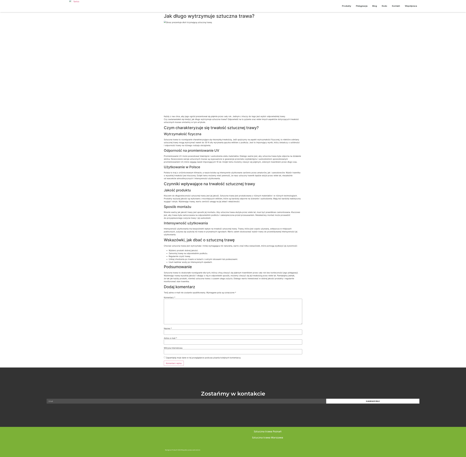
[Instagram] (295, 449)
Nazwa (168, 328)
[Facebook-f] (291, 449)
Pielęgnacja (361, 6)
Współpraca (411, 6)
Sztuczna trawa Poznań (267, 431)
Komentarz (169, 297)
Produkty (346, 6)
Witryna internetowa (173, 348)
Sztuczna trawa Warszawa (267, 437)
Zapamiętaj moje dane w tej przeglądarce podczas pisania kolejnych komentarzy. (203, 358)
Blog (374, 6)
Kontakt (396, 6)
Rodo (384, 6)
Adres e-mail (170, 338)
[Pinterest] (300, 449)
